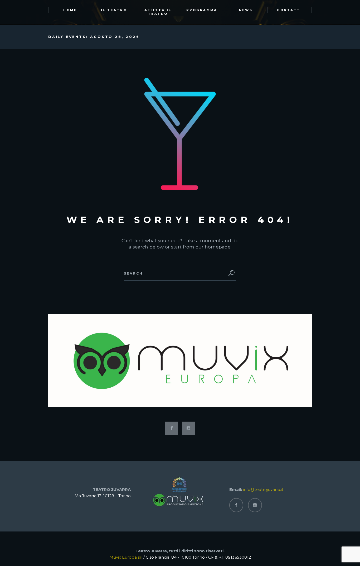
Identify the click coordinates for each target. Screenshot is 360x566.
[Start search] (230, 273)
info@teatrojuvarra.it (263, 489)
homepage (218, 247)
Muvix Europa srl (125, 557)
